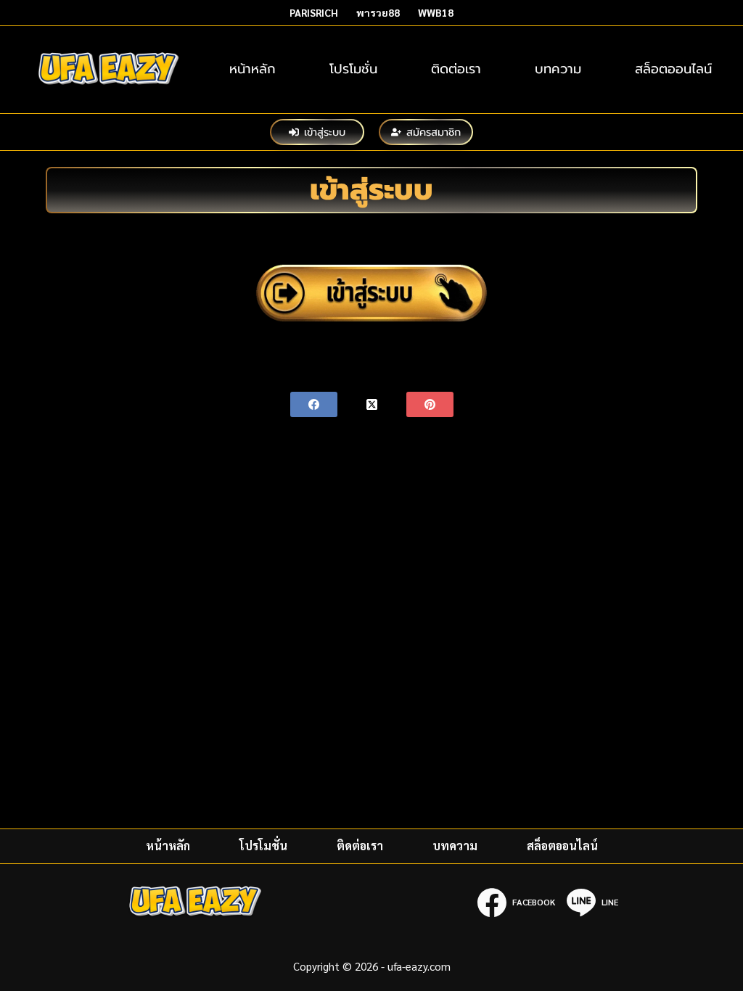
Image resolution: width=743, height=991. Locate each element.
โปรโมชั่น (353, 69)
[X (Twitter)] (371, 404)
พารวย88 (378, 12)
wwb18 (435, 12)
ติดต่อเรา (456, 69)
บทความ (558, 69)
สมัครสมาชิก (433, 132)
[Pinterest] (429, 404)
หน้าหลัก (252, 69)
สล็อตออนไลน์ (673, 69)
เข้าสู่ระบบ (324, 132)
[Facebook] (313, 404)
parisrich (314, 12)
